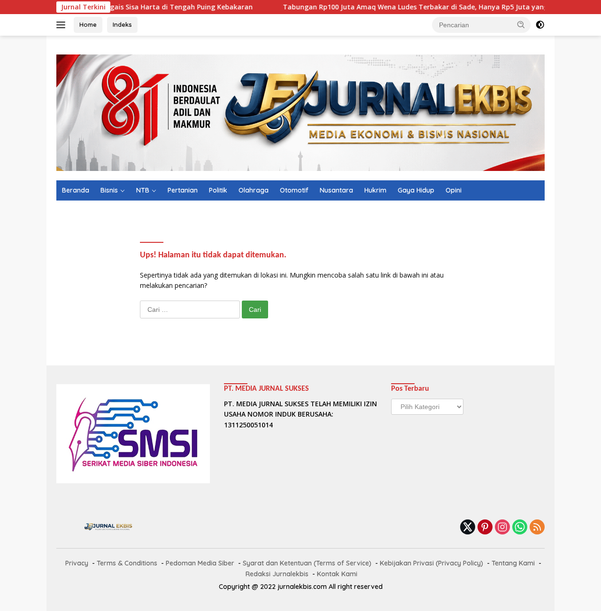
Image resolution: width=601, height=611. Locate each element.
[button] (521, 24)
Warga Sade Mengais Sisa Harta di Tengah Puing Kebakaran (131, 7)
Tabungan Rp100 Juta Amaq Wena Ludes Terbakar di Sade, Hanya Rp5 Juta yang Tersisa (406, 7)
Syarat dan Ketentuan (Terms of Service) (307, 563)
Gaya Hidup (416, 190)
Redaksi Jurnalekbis (277, 574)
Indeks (122, 24)
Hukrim (375, 190)
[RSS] (537, 527)
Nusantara (336, 190)
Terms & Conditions (127, 563)
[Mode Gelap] (540, 25)
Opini (454, 190)
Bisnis (109, 190)
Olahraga (254, 190)
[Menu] (62, 25)
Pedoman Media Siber (200, 563)
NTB (142, 190)
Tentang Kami (513, 563)
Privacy (76, 563)
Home (88, 24)
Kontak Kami (337, 574)
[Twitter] (467, 527)
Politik (218, 190)
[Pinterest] (485, 527)
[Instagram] (502, 527)
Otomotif (294, 190)
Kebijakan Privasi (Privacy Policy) (431, 563)
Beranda (75, 190)
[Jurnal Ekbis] (300, 112)
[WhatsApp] (519, 527)
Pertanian (183, 190)
